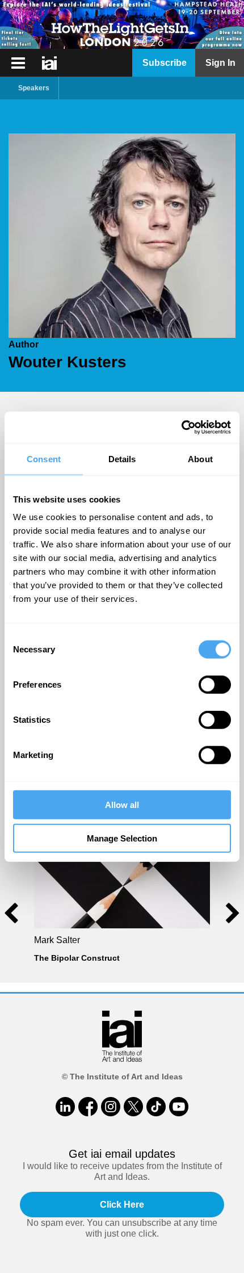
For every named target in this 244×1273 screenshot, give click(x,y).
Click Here (122, 1204)
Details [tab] (122, 458)
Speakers (33, 88)
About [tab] (200, 458)
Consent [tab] (44, 458)
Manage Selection (122, 838)
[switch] (215, 685)
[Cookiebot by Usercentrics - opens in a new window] (181, 427)
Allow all (122, 805)
